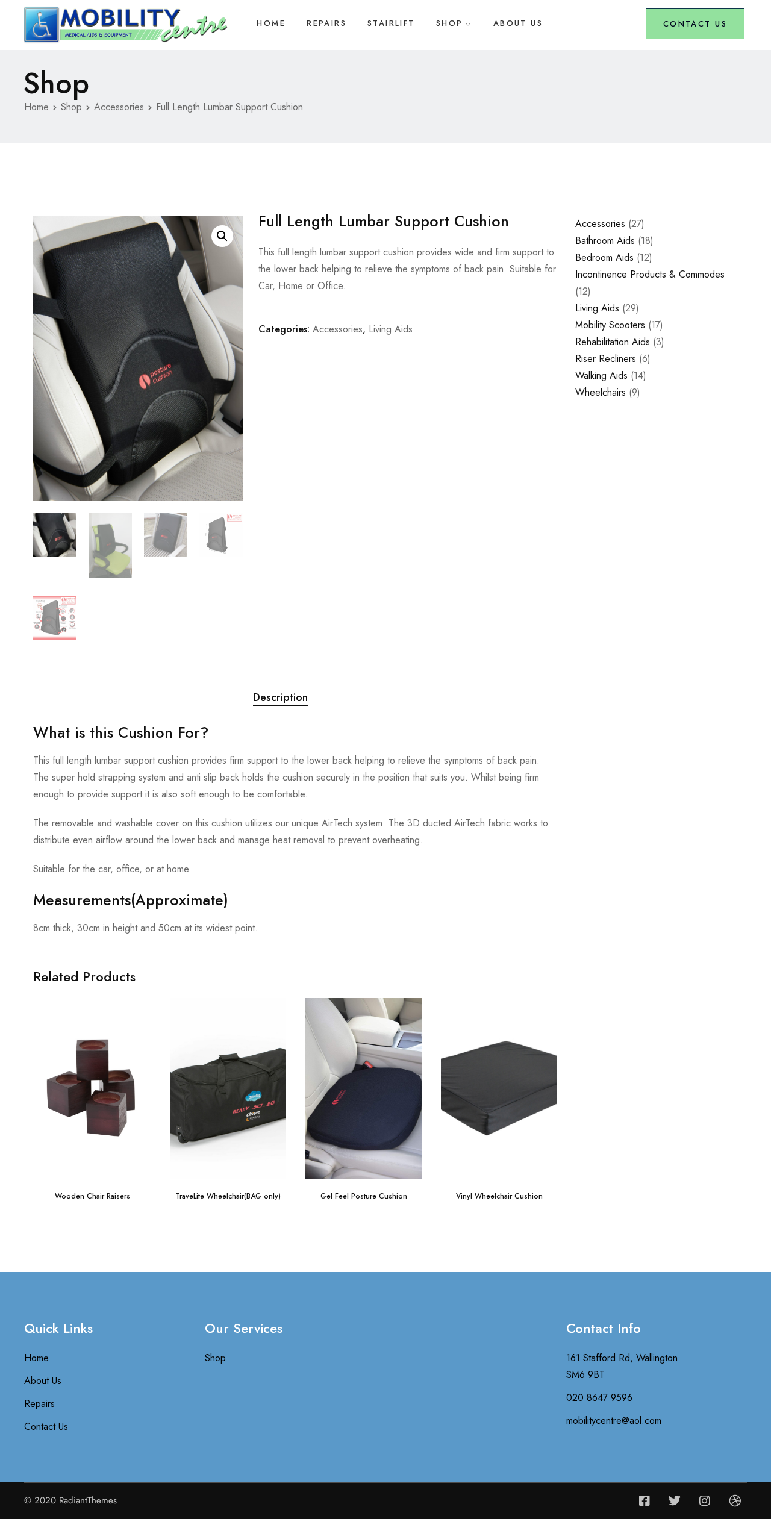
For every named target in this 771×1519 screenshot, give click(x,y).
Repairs (326, 23)
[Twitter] (675, 1501)
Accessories (119, 107)
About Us (518, 23)
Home (271, 23)
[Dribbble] (735, 1501)
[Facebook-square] (644, 1501)
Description (280, 697)
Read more (92, 1159)
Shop (449, 23)
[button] (222, 236)
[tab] (280, 697)
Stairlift (391, 23)
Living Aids (391, 329)
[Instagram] (705, 1501)
